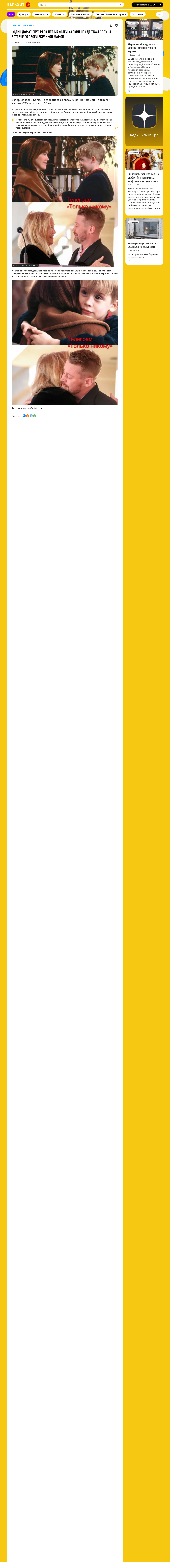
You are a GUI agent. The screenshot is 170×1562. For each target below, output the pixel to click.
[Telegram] (31, 415)
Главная (16, 25)
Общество (60, 14)
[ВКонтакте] (24, 415)
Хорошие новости (80, 14)
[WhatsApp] (34, 415)
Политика (133, 23)
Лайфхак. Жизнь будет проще (110, 14)
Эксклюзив (137, 14)
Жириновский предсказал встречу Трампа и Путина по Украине (142, 47)
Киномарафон (41, 14)
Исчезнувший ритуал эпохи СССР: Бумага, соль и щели (142, 244)
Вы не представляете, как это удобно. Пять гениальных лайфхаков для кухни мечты (143, 177)
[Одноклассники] (27, 415)
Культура (23, 14)
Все (11, 14)
